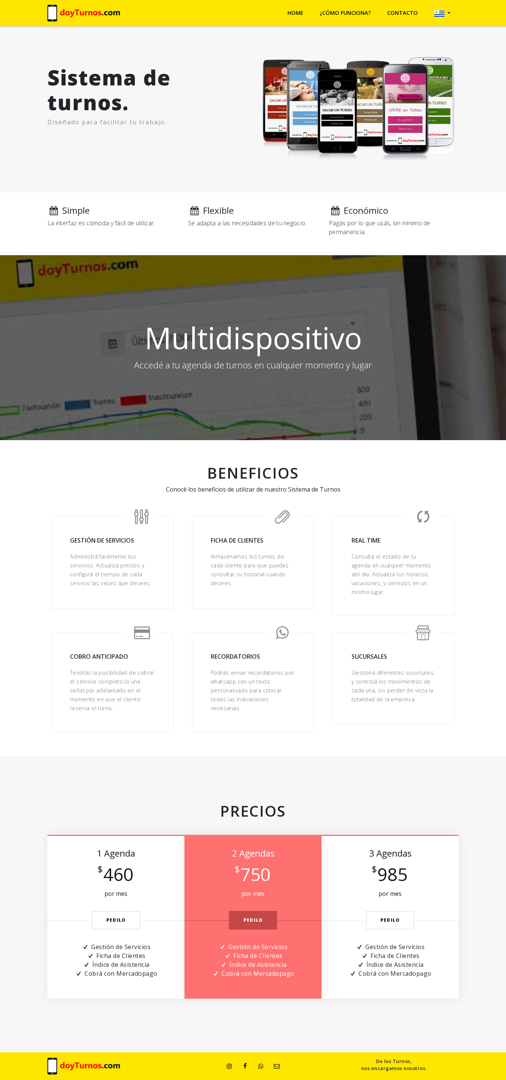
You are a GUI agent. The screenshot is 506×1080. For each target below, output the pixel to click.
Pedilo (116, 920)
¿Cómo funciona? (345, 12)
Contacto (402, 12)
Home (295, 12)
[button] (442, 13)
